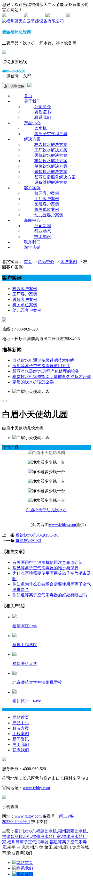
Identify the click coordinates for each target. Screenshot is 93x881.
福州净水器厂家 (46, 836)
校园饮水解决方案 (50, 144)
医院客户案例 (46, 204)
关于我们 (32, 101)
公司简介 (42, 106)
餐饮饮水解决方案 (50, 171)
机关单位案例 (46, 209)
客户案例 (32, 188)
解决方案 (32, 139)
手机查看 (58, 15)
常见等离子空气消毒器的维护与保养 (45, 568)
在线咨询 (36, 15)
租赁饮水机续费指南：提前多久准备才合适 (51, 376)
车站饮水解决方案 (50, 161)
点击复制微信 (14, 86)
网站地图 (14, 15)
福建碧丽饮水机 (16, 836)
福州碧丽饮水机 (72, 831)
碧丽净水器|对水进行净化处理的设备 (45, 371)
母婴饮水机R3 (28, 540)
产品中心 (32, 123)
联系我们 (42, 117)
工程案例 (20, 733)
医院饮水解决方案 (50, 155)
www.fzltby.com (62, 524)
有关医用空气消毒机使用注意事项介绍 (47, 562)
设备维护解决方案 (50, 182)
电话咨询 (25, 874)
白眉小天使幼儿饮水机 (46, 510)
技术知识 (42, 236)
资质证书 (42, 112)
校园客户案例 (46, 193)
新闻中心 (32, 220)
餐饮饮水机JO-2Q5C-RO (37, 535)
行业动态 (42, 231)
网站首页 (20, 717)
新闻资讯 (20, 739)
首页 (28, 96)
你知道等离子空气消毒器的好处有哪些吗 (49, 595)
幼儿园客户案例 (48, 215)
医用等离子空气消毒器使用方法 (41, 366)
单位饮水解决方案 (50, 166)
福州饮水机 (24, 831)
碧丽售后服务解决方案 (55, 177)
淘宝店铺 (32, 247)
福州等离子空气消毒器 (28, 842)
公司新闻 (42, 226)
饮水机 (40, 128)
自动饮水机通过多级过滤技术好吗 (43, 360)
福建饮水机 (46, 831)
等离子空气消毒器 (50, 133)
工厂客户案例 (46, 198)
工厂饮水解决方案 (50, 150)
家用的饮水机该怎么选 (33, 382)
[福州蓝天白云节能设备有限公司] (33, 21)
